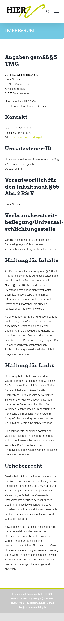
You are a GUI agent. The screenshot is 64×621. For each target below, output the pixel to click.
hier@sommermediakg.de (28, 137)
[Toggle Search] (47, 11)
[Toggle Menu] (57, 11)
